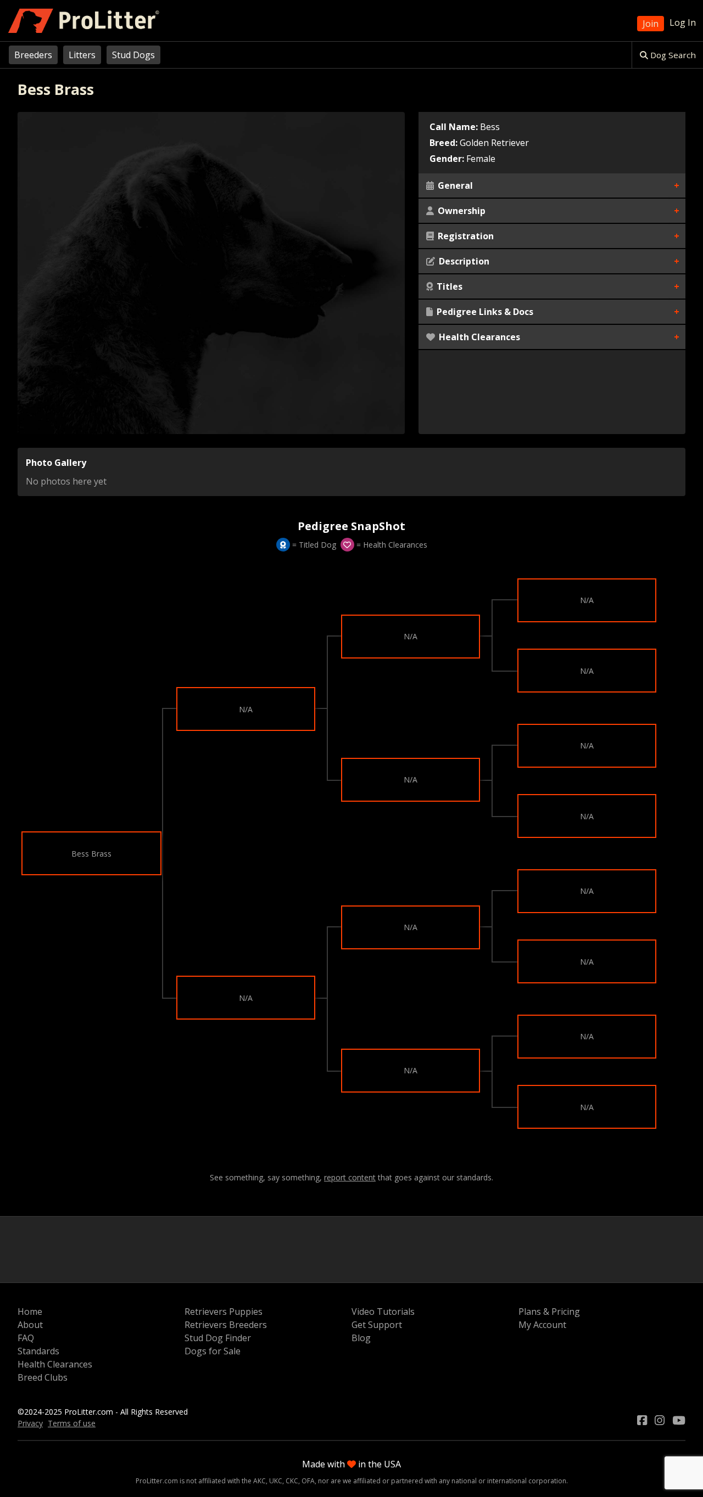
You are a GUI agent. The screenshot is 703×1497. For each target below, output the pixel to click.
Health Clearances (478, 337)
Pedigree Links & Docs (483, 312)
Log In (682, 22)
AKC (259, 1480)
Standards (38, 1351)
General (454, 185)
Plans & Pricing (549, 1311)
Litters (82, 55)
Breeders (33, 55)
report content (350, 1177)
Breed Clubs (43, 1377)
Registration (465, 236)
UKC (275, 1480)
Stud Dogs (133, 55)
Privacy (30, 1423)
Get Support (377, 1325)
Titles (448, 286)
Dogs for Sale (213, 1351)
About (30, 1325)
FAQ (26, 1338)
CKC (292, 1480)
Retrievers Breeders (226, 1325)
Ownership (461, 211)
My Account (542, 1325)
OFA (308, 1480)
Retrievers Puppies (224, 1311)
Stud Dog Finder (218, 1338)
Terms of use (72, 1423)
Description (463, 261)
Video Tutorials (383, 1311)
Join (651, 24)
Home (30, 1311)
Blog (361, 1338)
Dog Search (672, 54)
